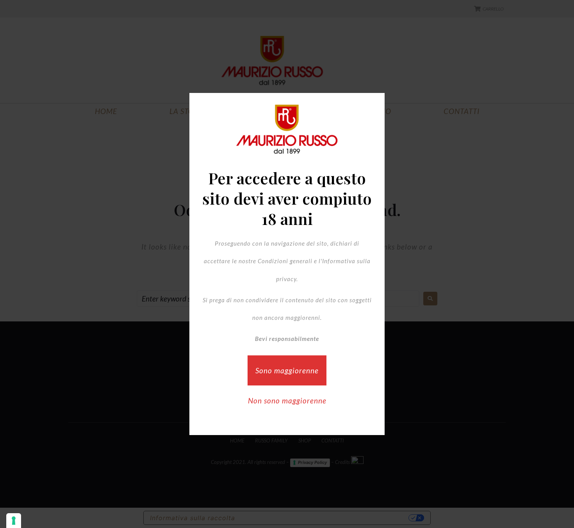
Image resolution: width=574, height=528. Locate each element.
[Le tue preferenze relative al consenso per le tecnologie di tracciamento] (13, 520)
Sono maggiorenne (287, 370)
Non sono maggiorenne (287, 400)
